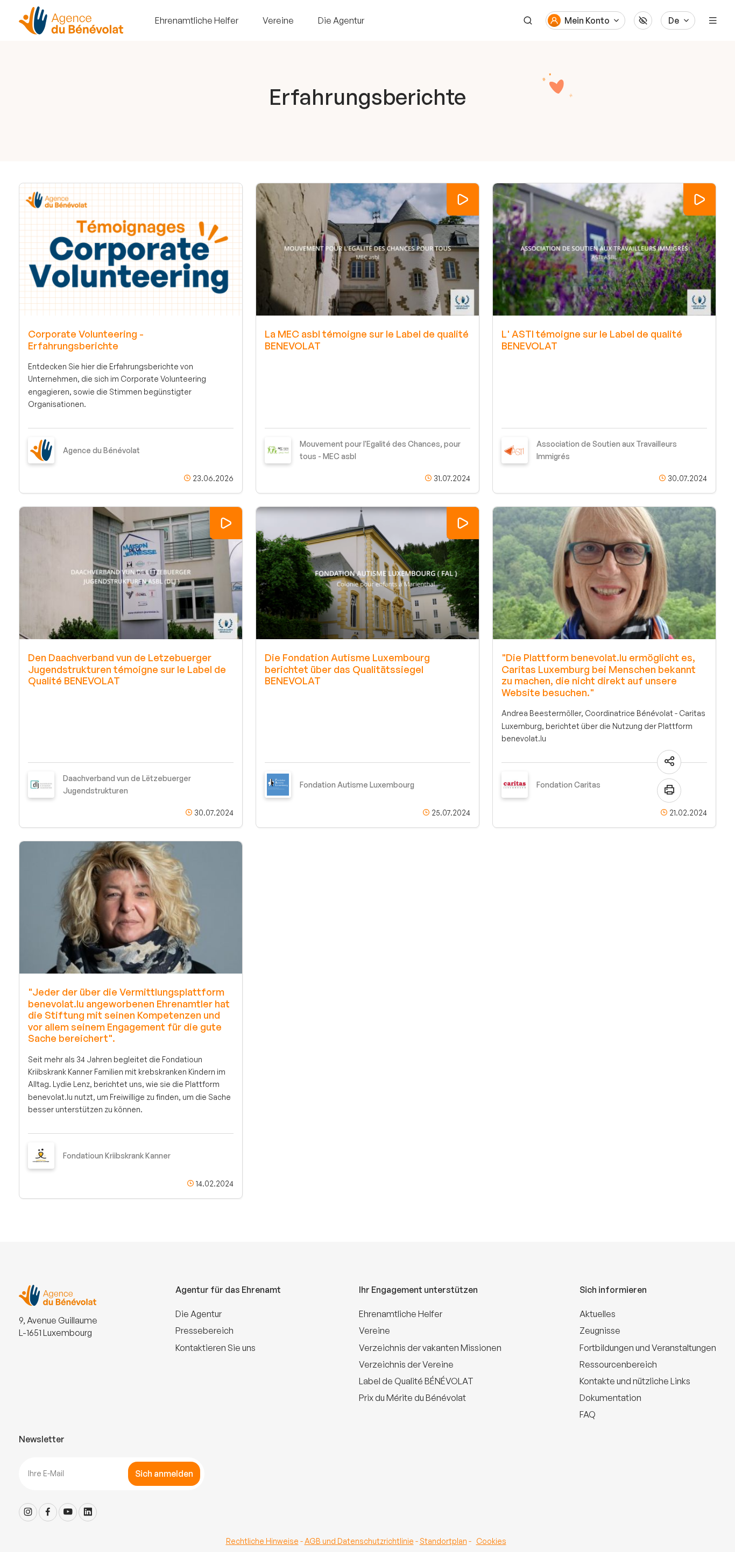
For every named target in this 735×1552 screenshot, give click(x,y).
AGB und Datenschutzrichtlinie (359, 1541)
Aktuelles (597, 1313)
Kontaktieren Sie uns (215, 1347)
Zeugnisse (599, 1330)
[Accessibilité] (643, 20)
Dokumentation (610, 1397)
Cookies (491, 1541)
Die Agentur (341, 20)
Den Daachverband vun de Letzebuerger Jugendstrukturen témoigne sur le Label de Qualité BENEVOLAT (127, 669)
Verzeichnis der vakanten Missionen (430, 1347)
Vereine (278, 20)
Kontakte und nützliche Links (634, 1381)
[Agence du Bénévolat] (69, 20)
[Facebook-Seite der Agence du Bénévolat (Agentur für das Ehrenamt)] (48, 1512)
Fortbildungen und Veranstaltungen (647, 1347)
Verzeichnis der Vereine (406, 1364)
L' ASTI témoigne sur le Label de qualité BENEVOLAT (591, 340)
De (673, 20)
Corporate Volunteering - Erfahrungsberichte (86, 340)
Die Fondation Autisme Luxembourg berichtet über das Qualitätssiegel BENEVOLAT (347, 669)
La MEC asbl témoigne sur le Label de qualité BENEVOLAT (367, 340)
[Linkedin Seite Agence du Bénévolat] (88, 1512)
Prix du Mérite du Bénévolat (412, 1397)
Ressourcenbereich (618, 1364)
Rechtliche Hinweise (262, 1541)
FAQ (587, 1414)
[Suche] (528, 20)
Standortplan (443, 1541)
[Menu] (713, 20)
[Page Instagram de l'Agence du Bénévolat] (28, 1512)
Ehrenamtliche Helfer (196, 20)
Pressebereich (204, 1330)
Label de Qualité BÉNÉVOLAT (416, 1381)
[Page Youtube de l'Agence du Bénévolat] (68, 1512)
